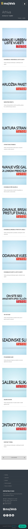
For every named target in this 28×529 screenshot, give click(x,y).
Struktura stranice (10, 144)
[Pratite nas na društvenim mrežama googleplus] (7, 515)
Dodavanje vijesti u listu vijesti (13, 272)
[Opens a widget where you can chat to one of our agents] (22, 526)
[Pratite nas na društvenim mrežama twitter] (10, 515)
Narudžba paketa (9, 102)
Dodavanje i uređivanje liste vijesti (14, 59)
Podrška (6, 474)
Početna (19, 18)
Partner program (8, 483)
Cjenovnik (7, 477)
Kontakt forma (8, 442)
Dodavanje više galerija (11, 187)
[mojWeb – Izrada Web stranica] (8, 3)
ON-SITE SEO (7, 314)
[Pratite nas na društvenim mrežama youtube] (13, 515)
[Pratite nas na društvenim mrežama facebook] (4, 515)
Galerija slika (8, 399)
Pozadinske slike (8, 357)
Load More (14, 457)
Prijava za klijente (8, 485)
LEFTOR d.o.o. (15, 526)
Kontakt (6, 480)
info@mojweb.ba (7, 503)
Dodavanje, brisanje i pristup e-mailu (14, 229)
